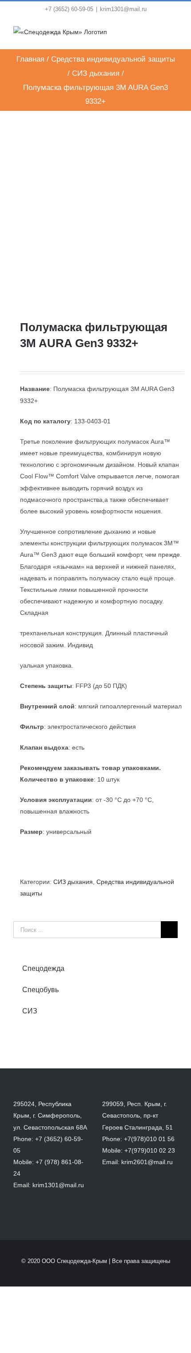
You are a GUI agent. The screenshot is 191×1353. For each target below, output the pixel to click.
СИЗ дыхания (73, 881)
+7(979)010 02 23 (149, 1150)
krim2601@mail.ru (147, 1161)
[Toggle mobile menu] (174, 35)
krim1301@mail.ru (123, 9)
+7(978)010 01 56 (149, 1138)
